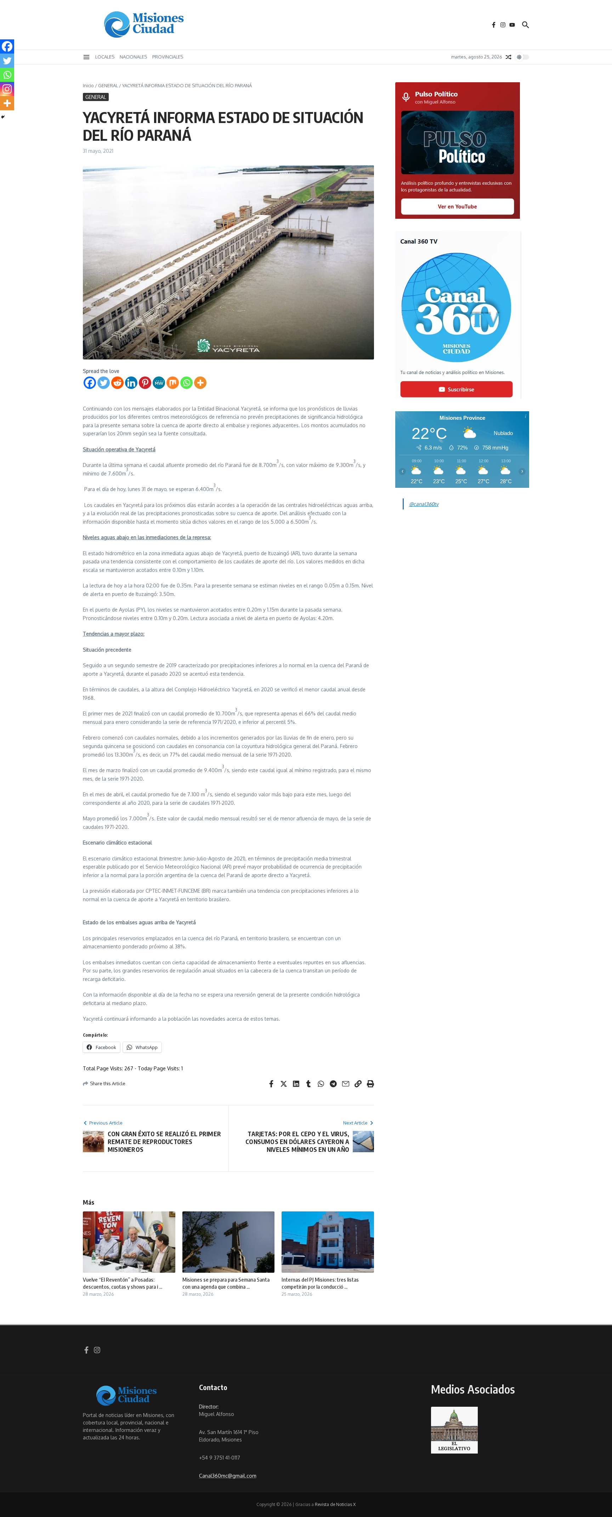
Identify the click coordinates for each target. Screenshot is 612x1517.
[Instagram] (7, 89)
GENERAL (108, 85)
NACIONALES (133, 57)
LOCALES (104, 57)
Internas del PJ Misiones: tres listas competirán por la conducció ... (320, 1283)
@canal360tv (423, 504)
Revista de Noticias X (335, 1504)
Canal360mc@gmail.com (227, 1476)
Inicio (88, 85)
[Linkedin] (131, 383)
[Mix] (172, 383)
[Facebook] (90, 383)
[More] (200, 383)
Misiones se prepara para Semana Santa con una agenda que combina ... (226, 1283)
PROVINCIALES (167, 57)
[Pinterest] (145, 383)
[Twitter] (103, 383)
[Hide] (3, 117)
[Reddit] (117, 383)
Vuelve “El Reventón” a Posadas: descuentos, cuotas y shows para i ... (122, 1283)
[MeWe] (159, 383)
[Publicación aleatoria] (508, 57)
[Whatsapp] (186, 383)
